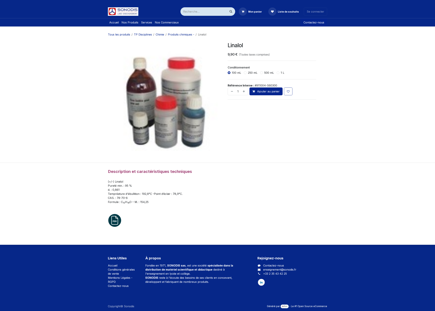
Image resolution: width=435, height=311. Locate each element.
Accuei (112, 265)
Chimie (160, 34)
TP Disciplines (143, 34)
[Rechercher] (231, 11)
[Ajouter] (244, 91)
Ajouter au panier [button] (268, 91)
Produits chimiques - (181, 34)
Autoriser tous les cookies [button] (217, 171)
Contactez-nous (313, 22)
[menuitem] (114, 22)
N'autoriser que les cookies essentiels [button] (217, 179)
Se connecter (315, 11)
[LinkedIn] (261, 282)
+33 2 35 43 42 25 (275, 273)
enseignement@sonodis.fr (279, 269)
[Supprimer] (231, 91)
